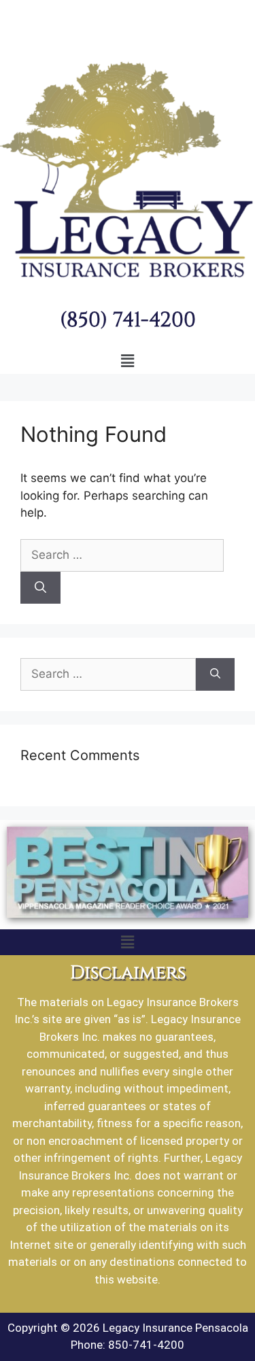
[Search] (40, 588)
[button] (127, 361)
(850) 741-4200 (128, 318)
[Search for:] (122, 555)
